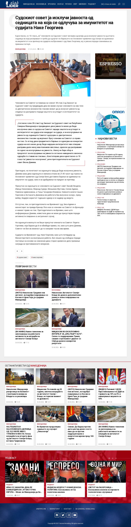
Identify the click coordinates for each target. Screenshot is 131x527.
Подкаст (92, 4)
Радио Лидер (12, 4)
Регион (68, 4)
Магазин (82, 4)
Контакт (68, 509)
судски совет (22, 257)
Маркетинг (55, 509)
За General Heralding (85, 509)
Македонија (28, 4)
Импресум (41, 509)
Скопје (60, 4)
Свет (75, 4)
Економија (41, 4)
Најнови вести (107, 138)
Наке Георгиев (37, 257)
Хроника (52, 4)
